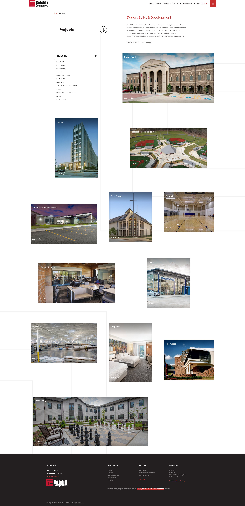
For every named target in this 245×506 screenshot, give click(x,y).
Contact (172, 473)
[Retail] (58, 96)
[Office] (58, 89)
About (110, 470)
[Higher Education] (63, 76)
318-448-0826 (51, 465)
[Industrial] (60, 82)
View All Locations (53, 476)
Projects (171, 470)
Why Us (110, 473)
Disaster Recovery (144, 475)
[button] (139, 42)
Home (56, 13)
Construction (143, 470)
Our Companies (113, 475)
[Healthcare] (60, 72)
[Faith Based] (60, 65)
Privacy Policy (173, 481)
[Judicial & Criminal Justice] (66, 86)
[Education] (60, 62)
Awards (110, 480)
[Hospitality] (60, 79)
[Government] (61, 69)
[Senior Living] (61, 100)
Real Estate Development (147, 473)
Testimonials (112, 478)
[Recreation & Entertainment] (67, 93)
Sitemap (182, 481)
